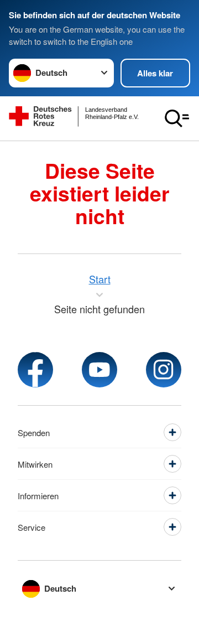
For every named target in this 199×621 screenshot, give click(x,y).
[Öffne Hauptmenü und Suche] (177, 118)
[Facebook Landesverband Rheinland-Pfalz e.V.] (35, 369)
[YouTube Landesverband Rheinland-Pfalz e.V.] (99, 369)
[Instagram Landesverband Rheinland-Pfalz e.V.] (163, 369)
